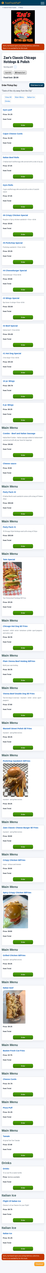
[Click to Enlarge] (12, 578)
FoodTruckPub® (13, 2)
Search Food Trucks (10, 7)
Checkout (39, 1264)
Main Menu (19, 97)
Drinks (7, 101)
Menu (21, 7)
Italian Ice (31, 97)
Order (23, 125)
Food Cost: (8, 77)
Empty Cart (21, 72)
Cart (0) (8, 72)
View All (8, 97)
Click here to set (37, 85)
